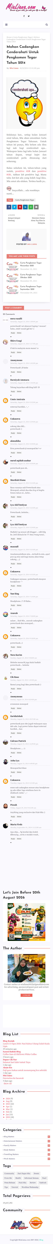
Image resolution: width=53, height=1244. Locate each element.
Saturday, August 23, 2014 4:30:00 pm (24, 444)
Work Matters (27, 1159)
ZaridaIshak (16, 716)
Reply (13, 333)
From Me (8, 1178)
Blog (41, 1240)
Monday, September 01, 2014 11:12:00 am (25, 828)
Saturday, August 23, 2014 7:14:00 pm (24, 597)
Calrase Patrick (18, 741)
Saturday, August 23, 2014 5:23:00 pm (24, 508)
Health (18, 1178)
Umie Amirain (17, 399)
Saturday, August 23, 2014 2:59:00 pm (24, 422)
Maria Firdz (16, 824)
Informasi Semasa (31, 1178)
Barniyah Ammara (19, 380)
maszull (14, 546)
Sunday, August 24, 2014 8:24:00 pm (23, 700)
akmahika (15, 441)
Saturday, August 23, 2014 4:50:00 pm (24, 464)
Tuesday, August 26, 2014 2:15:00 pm (24, 783)
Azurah (14, 613)
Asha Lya (14, 760)
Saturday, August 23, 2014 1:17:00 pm (24, 344)
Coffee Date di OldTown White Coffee (20, 1054)
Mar (8, 1109)
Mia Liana (14, 68)
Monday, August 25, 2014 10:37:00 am (24, 719)
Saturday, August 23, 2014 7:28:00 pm (24, 616)
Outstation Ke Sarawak (13, 1078)
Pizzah (13, 805)
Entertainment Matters (27, 1141)
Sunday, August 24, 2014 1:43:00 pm (23, 680)
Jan (7, 1114)
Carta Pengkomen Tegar (22, 37)
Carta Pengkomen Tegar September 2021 (31, 288)
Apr (8, 1106)
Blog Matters (27, 1137)
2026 (8, 1098)
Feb (8, 1112)
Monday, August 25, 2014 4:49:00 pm (23, 764)
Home (9, 37)
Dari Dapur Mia (24, 1173)
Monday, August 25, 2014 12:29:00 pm (24, 744)
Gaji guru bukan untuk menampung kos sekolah (25, 1070)
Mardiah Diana (17, 480)
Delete (19, 333)
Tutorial (14, 1187)
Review (33, 1183)
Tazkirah (42, 1183)
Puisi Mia (22, 1183)
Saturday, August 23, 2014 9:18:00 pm (24, 638)
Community (9, 1173)
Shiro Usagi (16, 340)
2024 (8, 1117)
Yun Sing (14, 593)
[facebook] (24, 16)
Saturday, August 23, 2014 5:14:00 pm (24, 483)
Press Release (9, 1183)
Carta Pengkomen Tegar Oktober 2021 (31, 276)
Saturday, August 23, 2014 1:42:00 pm (24, 363)
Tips (6, 1187)
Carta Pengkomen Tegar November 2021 (31, 264)
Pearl (44, 1178)
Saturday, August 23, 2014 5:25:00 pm (24, 550)
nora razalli (16, 318)
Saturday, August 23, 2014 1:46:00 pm (24, 383)
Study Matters (27, 1150)
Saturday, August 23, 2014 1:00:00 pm (24, 322)
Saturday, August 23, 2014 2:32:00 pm (24, 402)
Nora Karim (16, 655)
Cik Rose (14, 677)
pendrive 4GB (22, 171)
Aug (8, 1101)
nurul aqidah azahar (20, 460)
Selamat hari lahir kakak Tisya (16, 1062)
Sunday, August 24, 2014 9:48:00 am (23, 658)
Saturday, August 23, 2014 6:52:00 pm (24, 575)
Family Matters (27, 1145)
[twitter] (28, 16)
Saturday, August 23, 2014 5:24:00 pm (24, 528)
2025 (8, 1104)
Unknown (15, 418)
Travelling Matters (27, 1154)
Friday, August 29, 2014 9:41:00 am (23, 808)
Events (36, 1173)
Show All (8, 1083)
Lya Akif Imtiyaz (18, 505)
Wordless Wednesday (30, 1187)
